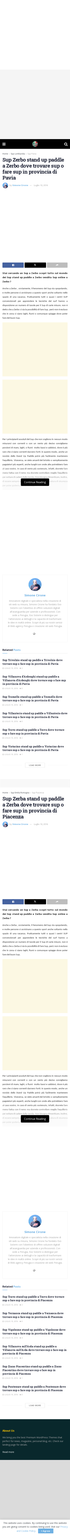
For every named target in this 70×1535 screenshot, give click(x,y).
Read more (8, 1451)
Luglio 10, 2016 (41, 185)
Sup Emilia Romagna (20, 792)
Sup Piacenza (38, 792)
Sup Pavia (32, 153)
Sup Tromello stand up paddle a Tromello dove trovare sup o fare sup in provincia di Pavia (32, 698)
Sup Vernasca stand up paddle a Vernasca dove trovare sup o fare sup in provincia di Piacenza (32, 1314)
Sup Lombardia (18, 153)
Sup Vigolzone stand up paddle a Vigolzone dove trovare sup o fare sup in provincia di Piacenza (33, 1331)
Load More (35, 765)
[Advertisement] (35, 35)
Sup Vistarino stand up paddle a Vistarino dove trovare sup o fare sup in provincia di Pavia (33, 748)
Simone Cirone (20, 185)
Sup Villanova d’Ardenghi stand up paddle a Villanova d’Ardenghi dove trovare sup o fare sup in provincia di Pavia (34, 680)
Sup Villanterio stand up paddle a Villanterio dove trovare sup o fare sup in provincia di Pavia (34, 715)
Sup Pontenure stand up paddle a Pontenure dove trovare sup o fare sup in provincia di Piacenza (34, 1388)
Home (5, 153)
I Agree (45, 1531)
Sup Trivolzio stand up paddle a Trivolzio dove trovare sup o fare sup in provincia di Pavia (32, 661)
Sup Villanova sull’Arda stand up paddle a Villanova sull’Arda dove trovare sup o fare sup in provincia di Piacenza (34, 1350)
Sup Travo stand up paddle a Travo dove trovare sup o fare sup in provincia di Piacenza (33, 1298)
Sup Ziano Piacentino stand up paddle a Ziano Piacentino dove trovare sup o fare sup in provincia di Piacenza (32, 1370)
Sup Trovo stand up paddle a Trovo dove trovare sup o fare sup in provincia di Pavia (33, 731)
